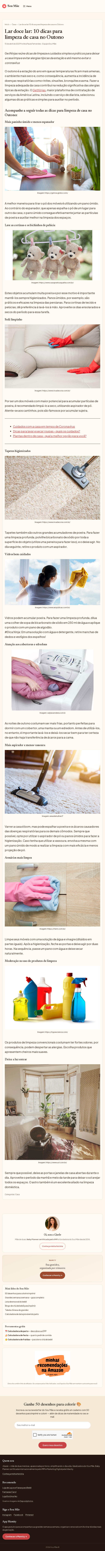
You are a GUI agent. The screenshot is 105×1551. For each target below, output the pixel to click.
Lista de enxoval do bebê (16, 1301)
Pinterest (29, 1515)
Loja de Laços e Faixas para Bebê (16, 1487)
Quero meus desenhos (52, 1445)
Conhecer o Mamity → (52, 1275)
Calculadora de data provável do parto (22, 1314)
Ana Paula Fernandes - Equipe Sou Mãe (39, 44)
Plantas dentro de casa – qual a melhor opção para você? (49, 436)
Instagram (7, 1515)
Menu (28, 6)
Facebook (18, 1515)
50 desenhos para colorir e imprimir (20, 1293)
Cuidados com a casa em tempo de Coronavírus (44, 426)
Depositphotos (26, 1501)
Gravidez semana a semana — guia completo (24, 1297)
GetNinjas (39, 90)
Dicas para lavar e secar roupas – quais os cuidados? (46, 431)
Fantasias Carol (9, 1492)
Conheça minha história (52, 1246)
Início (7, 24)
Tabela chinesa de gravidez (17, 1310)
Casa (14, 24)
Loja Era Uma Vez (9, 1496)
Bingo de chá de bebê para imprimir (20, 1306)
